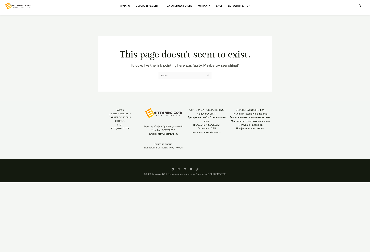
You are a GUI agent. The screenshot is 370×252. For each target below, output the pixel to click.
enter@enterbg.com (167, 133)
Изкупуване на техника (250, 124)
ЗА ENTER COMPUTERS (179, 5)
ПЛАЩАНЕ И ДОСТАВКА (206, 124)
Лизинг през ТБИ (207, 128)
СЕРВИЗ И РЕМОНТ (147, 5)
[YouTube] (191, 169)
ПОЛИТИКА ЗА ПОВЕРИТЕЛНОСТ (207, 109)
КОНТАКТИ (204, 5)
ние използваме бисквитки (207, 132)
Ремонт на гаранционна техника (250, 113)
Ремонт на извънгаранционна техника (250, 117)
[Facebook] (173, 169)
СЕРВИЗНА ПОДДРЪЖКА (250, 109)
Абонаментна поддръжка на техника (250, 121)
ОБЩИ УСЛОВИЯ (206, 113)
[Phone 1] (197, 169)
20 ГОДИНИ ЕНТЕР (239, 5)
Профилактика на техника (250, 128)
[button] (159, 6)
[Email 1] (179, 169)
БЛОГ (219, 5)
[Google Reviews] (185, 169)
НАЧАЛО (125, 5)
